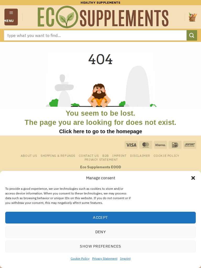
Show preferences (100, 246)
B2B (105, 155)
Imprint (125, 258)
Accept (100, 217)
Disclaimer (140, 155)
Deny (100, 231)
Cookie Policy (80, 258)
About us (29, 155)
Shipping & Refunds (58, 155)
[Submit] (192, 35)
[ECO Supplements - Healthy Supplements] (103, 17)
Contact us (89, 155)
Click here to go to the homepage (100, 131)
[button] (193, 178)
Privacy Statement (105, 258)
